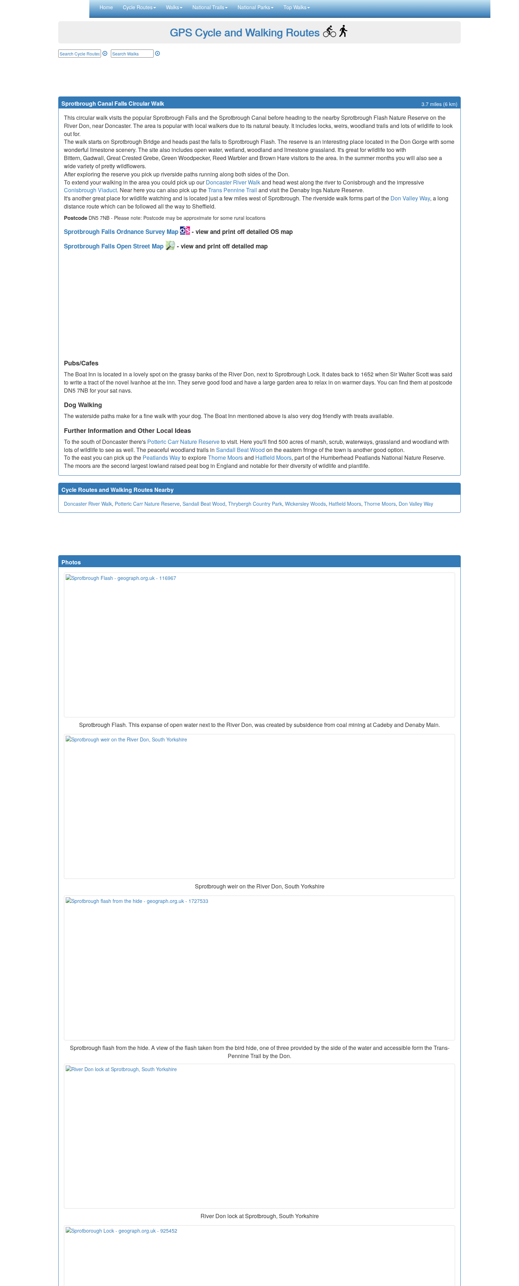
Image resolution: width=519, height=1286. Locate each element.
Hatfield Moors (273, 457)
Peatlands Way (161, 457)
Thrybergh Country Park (255, 503)
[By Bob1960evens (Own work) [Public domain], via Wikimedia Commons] (259, 1136)
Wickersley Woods (305, 503)
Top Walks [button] (295, 7)
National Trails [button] (208, 7)
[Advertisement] (259, 77)
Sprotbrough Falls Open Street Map (114, 246)
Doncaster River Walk (233, 182)
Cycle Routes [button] (138, 7)
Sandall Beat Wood (240, 450)
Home (106, 7)
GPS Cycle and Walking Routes (245, 32)
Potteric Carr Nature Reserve (183, 442)
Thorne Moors (225, 457)
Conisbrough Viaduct (90, 190)
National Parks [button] (254, 7)
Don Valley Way (410, 198)
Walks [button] (172, 7)
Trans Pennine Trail (232, 190)
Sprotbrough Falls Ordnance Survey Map (122, 231)
